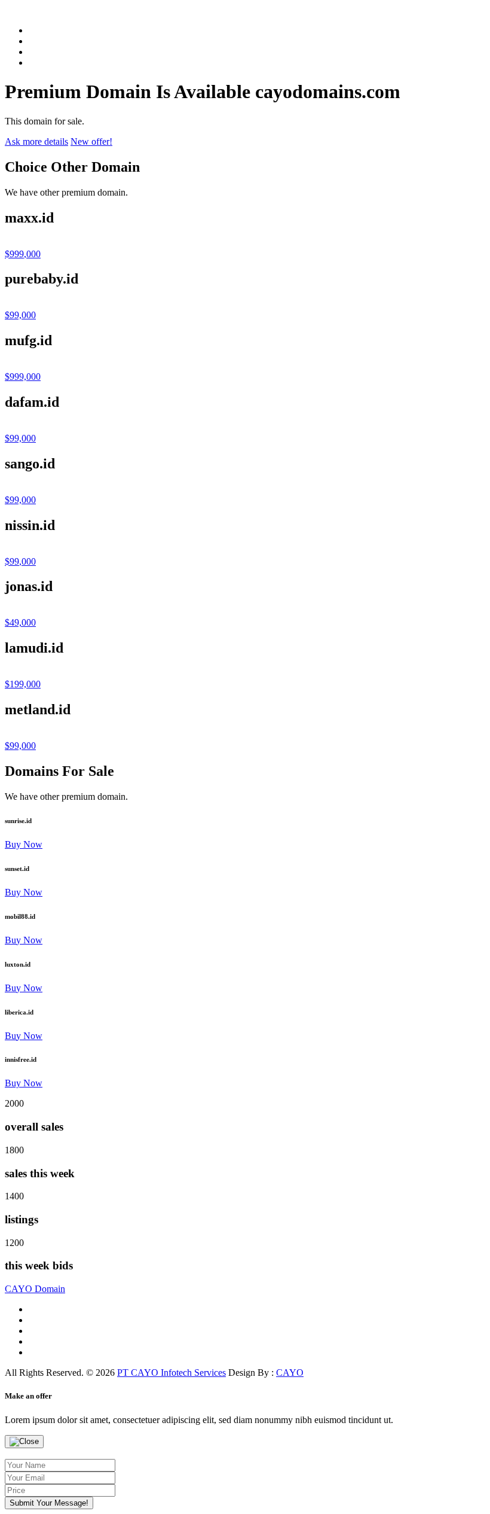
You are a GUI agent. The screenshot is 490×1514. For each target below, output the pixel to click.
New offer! (91, 141)
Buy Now (23, 844)
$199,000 (23, 684)
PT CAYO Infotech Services (171, 1372)
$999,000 (23, 254)
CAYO (35, 1289)
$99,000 (20, 315)
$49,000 (20, 622)
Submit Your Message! (49, 1502)
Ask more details (36, 141)
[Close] (24, 1441)
